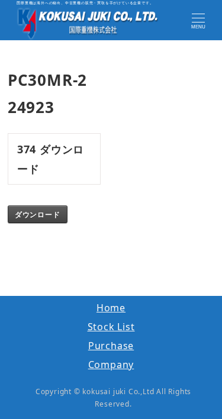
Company (111, 364)
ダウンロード (37, 214)
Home (111, 307)
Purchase (111, 345)
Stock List (111, 326)
